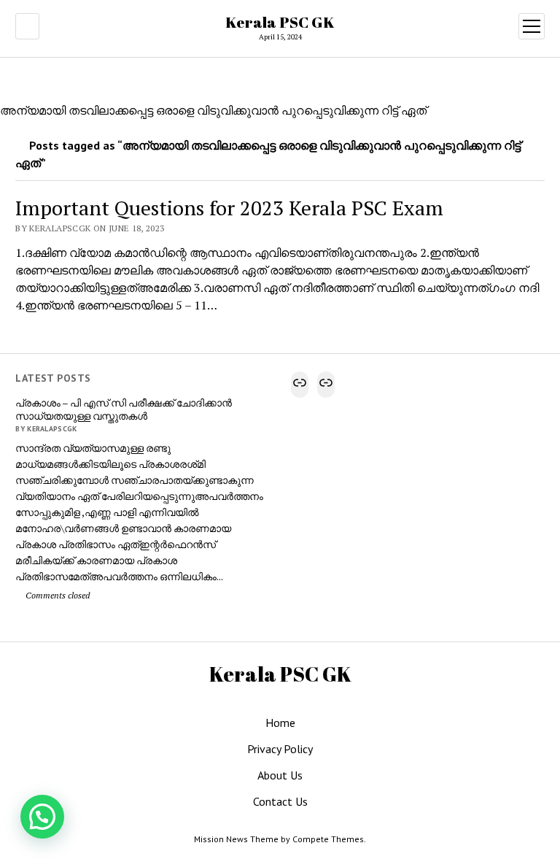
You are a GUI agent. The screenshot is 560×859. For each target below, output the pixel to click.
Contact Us (280, 801)
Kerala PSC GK (280, 22)
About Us (280, 775)
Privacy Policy (280, 748)
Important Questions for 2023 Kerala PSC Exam (229, 207)
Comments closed (56, 595)
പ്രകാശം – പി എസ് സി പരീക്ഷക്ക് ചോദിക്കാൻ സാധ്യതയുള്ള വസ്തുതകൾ (123, 409)
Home (280, 722)
